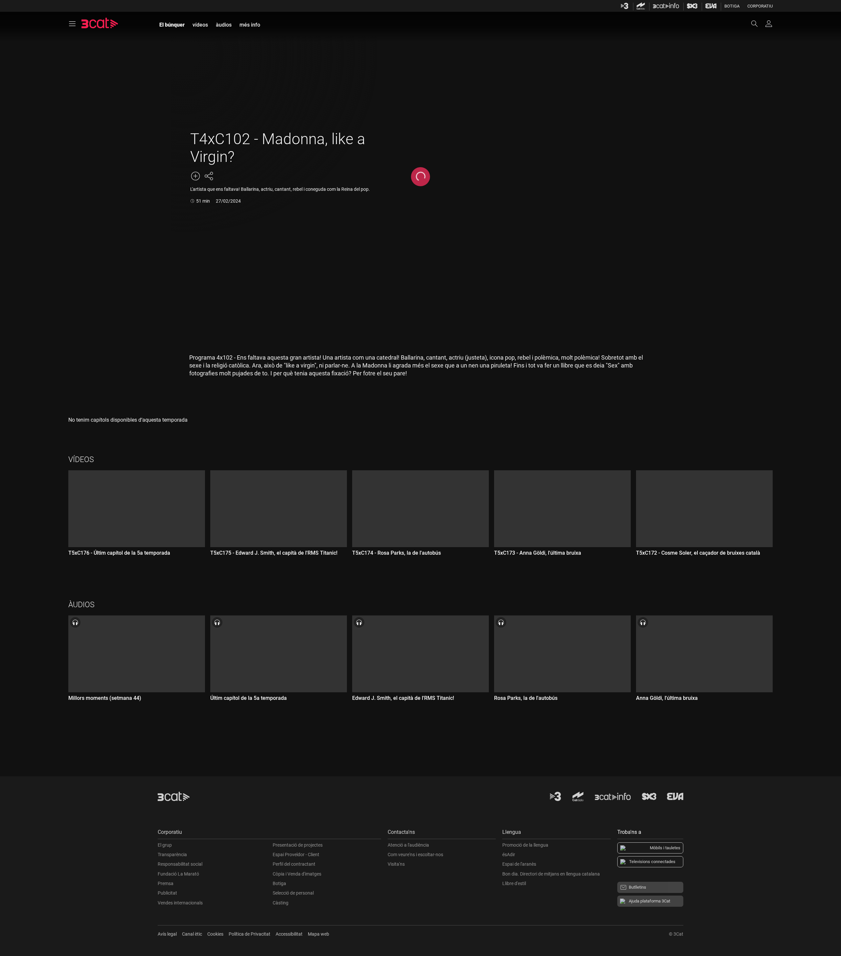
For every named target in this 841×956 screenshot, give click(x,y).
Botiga (731, 6)
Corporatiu (760, 6)
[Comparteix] (208, 176)
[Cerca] (757, 24)
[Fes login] (769, 24)
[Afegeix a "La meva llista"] (195, 176)
